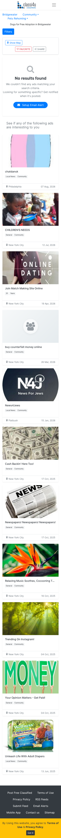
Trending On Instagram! (19, 639)
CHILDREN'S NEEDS (17, 230)
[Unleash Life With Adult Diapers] (30, 735)
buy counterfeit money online (23, 347)
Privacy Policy (21, 799)
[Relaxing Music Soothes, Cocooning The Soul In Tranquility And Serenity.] (30, 560)
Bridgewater (9, 14)
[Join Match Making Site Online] (30, 267)
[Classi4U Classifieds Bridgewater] (27, 5)
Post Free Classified (19, 792)
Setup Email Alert (32, 105)
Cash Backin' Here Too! (19, 463)
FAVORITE (25, 49)
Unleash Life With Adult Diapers (25, 756)
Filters (8, 31)
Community (30, 14)
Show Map (15, 42)
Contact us (32, 812)
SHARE (41, 49)
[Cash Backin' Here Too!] (30, 443)
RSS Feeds (41, 799)
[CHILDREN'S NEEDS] (30, 209)
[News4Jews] (30, 384)
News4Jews (12, 405)
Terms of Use (45, 792)
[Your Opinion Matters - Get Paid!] (30, 677)
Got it (30, 832)
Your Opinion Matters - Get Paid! (25, 697)
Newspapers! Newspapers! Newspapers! (30, 522)
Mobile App (14, 812)
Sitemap (50, 812)
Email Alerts (40, 806)
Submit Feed (20, 806)
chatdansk (11, 171)
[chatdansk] (30, 150)
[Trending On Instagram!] (30, 618)
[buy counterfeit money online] (30, 326)
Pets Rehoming (17, 18)
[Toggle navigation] (54, 5)
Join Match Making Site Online (24, 288)
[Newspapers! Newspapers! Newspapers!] (30, 501)
